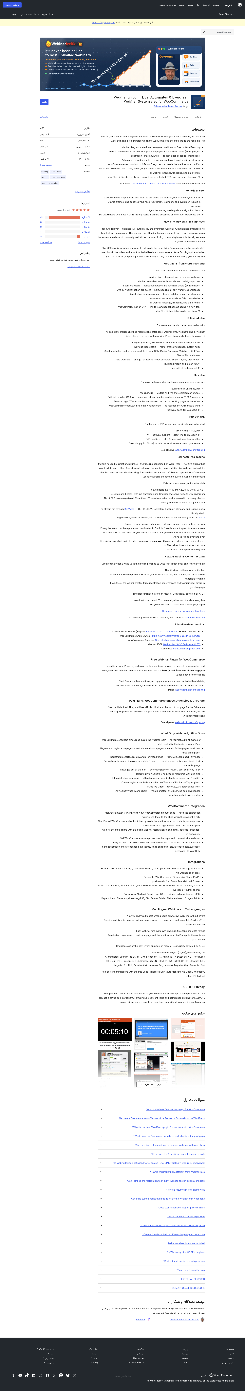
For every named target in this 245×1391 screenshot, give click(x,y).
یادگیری (140, 1349)
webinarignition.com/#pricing (190, 449)
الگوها (186, 1362)
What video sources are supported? (186, 1216)
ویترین (186, 1349)
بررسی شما (84, 242)
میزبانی (230, 1358)
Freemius (140, 1319)
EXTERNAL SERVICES (193, 1279)
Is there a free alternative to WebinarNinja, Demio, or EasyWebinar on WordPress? (162, 1118)
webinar (44, 177)
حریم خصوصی (227, 1362)
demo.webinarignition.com (186, 648)
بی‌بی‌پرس (48, 1358)
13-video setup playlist (143, 183)
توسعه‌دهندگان (138, 1358)
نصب (165, 116)
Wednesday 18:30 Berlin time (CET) (181, 644)
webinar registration (49, 183)
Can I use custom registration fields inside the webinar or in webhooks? (167, 1198)
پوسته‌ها (185, 1353)
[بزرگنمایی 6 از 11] (164, 1022)
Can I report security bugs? (191, 1270)
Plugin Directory (226, 14)
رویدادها (95, 1353)
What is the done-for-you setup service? (183, 1261)
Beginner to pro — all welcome (162, 631)
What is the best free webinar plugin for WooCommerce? (175, 1109)
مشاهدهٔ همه (46, 242)
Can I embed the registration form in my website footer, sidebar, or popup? (166, 1181)
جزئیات (198, 116)
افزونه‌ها (185, 1358)
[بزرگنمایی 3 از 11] (200, 1066)
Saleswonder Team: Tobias (168, 106)
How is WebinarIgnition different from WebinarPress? (177, 1172)
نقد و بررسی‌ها (181, 116)
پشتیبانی (44, 116)
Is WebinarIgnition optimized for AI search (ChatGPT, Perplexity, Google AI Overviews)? (159, 1163)
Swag (95, 1362)
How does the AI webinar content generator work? (178, 1154)
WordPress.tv (136, 1362)
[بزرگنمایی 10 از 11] (128, 1022)
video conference (58, 177)
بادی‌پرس (49, 1362)
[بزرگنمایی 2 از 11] (200, 1045)
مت (51, 1353)
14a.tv (201, 517)
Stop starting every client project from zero (177, 640)
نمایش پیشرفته (82, 191)
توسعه (153, 116)
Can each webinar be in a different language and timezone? (173, 1234)
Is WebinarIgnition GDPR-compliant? (186, 1252)
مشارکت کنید (93, 1349)
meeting (44, 172)
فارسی (204, 1376)
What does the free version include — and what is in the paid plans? (169, 1136)
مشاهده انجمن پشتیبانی (78, 266)
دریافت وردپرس (12, 5)
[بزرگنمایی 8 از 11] (164, 1077)
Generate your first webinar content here (183, 611)
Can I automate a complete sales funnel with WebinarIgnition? (172, 1225)
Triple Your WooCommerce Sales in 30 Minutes (176, 635)
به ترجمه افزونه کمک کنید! (103, 22)
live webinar (56, 172)
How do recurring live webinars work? (185, 1189)
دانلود (44, 102)
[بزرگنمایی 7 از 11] (164, 1056)
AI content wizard (166, 183)
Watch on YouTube (195, 617)
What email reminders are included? (186, 1243)
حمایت (95, 1358)
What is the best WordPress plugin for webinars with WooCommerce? (168, 1127)
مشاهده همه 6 (46, 165)
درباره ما (230, 1349)
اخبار (232, 1353)
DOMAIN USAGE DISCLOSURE (188, 1288)
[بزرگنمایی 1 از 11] (200, 1022)
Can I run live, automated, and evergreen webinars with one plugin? (170, 1145)
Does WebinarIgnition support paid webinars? (181, 1207)
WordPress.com (45, 1349)
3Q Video (129, 509)
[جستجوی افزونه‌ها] (203, 32)
